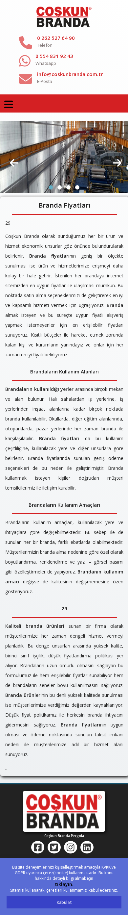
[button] (50, 187)
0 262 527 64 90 (56, 38)
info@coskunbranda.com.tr (70, 74)
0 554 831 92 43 (54, 56)
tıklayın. (64, 884)
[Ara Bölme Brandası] (64, 156)
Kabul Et (64, 902)
